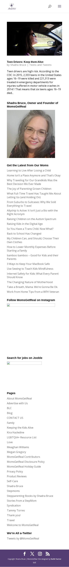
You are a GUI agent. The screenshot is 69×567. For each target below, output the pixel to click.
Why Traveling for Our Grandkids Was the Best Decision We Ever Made (32, 182)
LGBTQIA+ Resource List (21, 437)
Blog (10, 413)
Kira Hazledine (15, 432)
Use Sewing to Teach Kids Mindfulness (30, 268)
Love (10, 442)
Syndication (14, 505)
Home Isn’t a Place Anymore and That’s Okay (33, 175)
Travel (11, 520)
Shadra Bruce (18, 64)
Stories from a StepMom (21, 500)
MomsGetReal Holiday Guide (24, 466)
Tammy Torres (16, 510)
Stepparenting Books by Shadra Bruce (30, 496)
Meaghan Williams (18, 447)
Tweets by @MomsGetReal (23, 538)
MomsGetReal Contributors (23, 457)
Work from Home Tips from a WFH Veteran (33, 292)
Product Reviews (17, 476)
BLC (9, 408)
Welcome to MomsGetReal (23, 525)
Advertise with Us (17, 403)
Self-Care (12, 481)
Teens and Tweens (40, 64)
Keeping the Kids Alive (20, 427)
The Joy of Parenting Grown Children (29, 188)
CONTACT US (15, 418)
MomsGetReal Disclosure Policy (26, 462)
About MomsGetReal (19, 398)
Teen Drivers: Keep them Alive (25, 62)
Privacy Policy (15, 471)
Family (10, 423)
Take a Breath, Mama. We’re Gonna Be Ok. (32, 287)
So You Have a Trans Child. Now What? (30, 229)
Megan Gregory (16, 452)
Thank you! (13, 515)
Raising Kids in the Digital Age (25, 224)
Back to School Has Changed (24, 233)
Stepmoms (13, 491)
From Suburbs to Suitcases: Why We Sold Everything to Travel (31, 203)
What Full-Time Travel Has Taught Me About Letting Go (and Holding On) (34, 195)
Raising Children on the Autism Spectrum (31, 219)
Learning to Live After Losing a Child (29, 170)
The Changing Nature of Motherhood (30, 282)
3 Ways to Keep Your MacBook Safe (28, 264)
